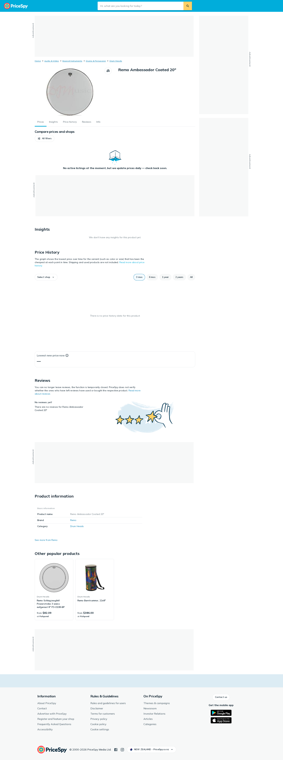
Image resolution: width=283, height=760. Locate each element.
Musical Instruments (72, 61)
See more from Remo (46, 540)
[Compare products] (108, 70)
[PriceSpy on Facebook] (116, 749)
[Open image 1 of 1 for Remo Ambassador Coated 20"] (69, 91)
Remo (73, 520)
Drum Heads (116, 61)
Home (38, 61)
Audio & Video (51, 61)
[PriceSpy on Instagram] (122, 749)
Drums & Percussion (96, 61)
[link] (54, 589)
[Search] (187, 6)
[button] (44, 138)
